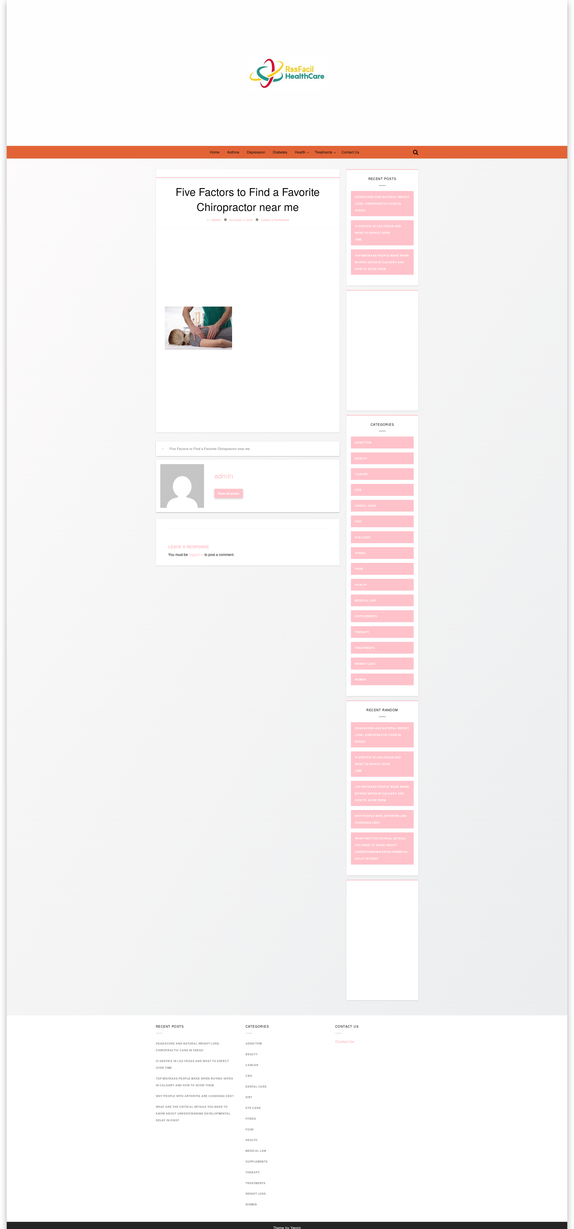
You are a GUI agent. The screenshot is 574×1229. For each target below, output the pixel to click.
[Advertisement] (247, 267)
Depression (256, 152)
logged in (196, 554)
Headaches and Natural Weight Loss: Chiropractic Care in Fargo (382, 203)
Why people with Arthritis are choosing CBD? (195, 1096)
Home (215, 152)
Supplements (366, 616)
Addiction (363, 442)
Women (360, 679)
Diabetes (280, 152)
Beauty (361, 458)
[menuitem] (214, 152)
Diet (358, 521)
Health (300, 152)
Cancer (361, 474)
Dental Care (365, 506)
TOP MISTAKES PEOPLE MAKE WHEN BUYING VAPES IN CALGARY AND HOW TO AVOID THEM (382, 262)
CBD (358, 490)
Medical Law (365, 600)
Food (359, 569)
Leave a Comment (275, 219)
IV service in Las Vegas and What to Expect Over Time (378, 232)
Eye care (362, 537)
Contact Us (350, 152)
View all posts (228, 493)
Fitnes (360, 553)
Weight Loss (365, 664)
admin (216, 219)
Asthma (233, 152)
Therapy (362, 632)
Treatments (323, 152)
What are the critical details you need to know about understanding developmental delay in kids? (193, 1113)
